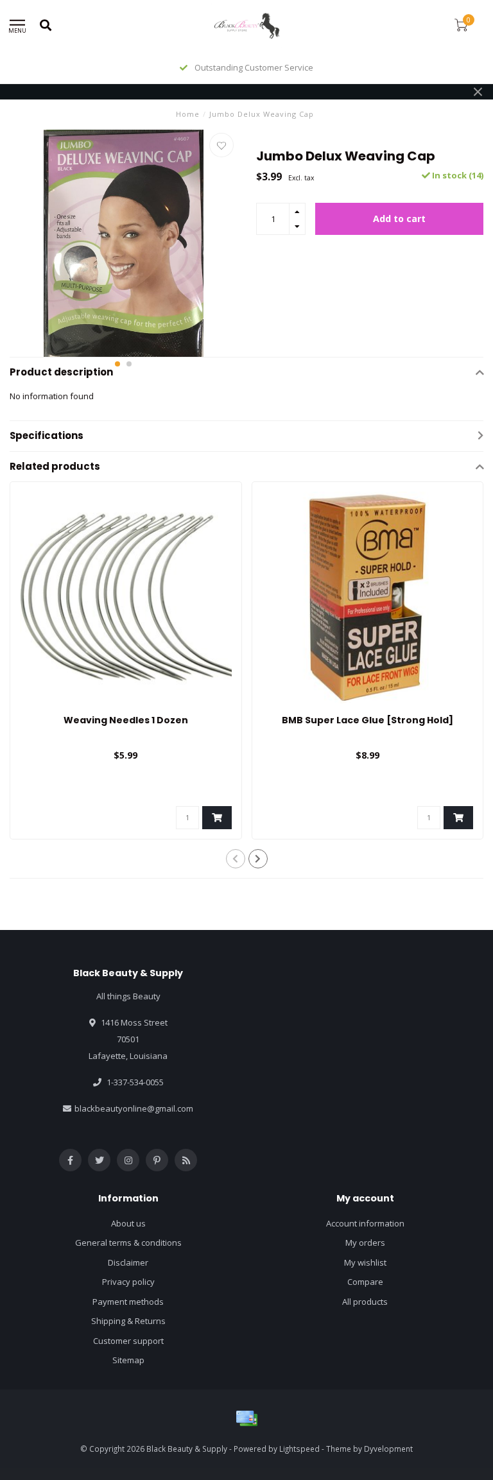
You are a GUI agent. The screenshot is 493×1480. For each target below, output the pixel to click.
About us (128, 1223)
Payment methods (128, 1301)
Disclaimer (128, 1262)
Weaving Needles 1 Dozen (126, 720)
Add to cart (399, 218)
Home (188, 114)
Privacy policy (128, 1281)
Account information (365, 1223)
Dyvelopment (388, 1448)
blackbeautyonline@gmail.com (133, 1108)
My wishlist (365, 1262)
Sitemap (128, 1360)
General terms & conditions (128, 1242)
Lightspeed (299, 1448)
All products (365, 1301)
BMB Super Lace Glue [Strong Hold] (367, 720)
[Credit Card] (246, 1418)
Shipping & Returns (128, 1321)
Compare (365, 1281)
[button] (117, 363)
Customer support (128, 1341)
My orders (365, 1242)
